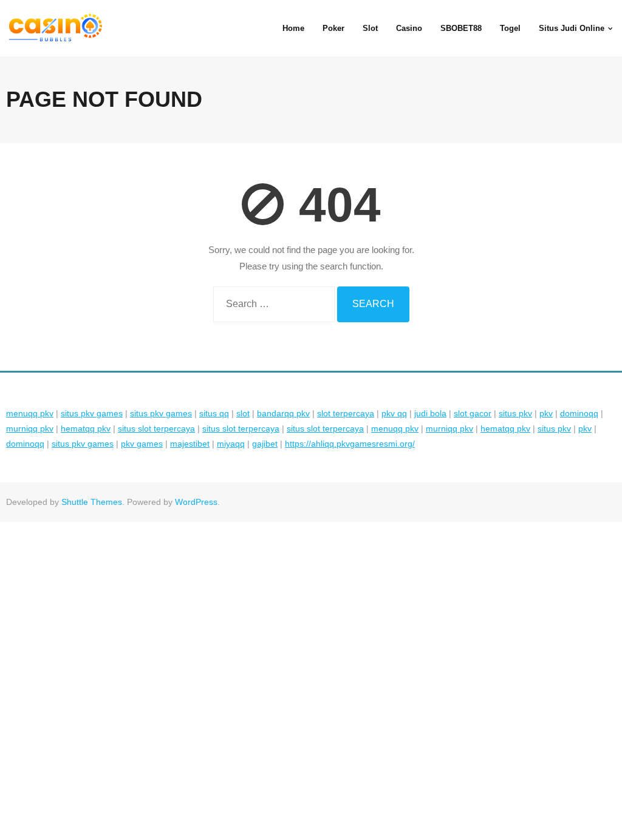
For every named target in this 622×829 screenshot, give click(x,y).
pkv (546, 413)
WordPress (196, 502)
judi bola (430, 413)
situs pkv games (92, 413)
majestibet (190, 443)
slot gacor (472, 413)
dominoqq (579, 413)
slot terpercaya (345, 413)
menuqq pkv (29, 413)
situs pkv (515, 413)
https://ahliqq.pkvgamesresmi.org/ (350, 443)
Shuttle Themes (91, 502)
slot (243, 413)
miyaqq (231, 443)
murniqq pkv (29, 428)
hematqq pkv (86, 428)
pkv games (142, 443)
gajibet (265, 443)
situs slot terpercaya (156, 428)
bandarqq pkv (283, 413)
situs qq (214, 413)
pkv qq (394, 413)
